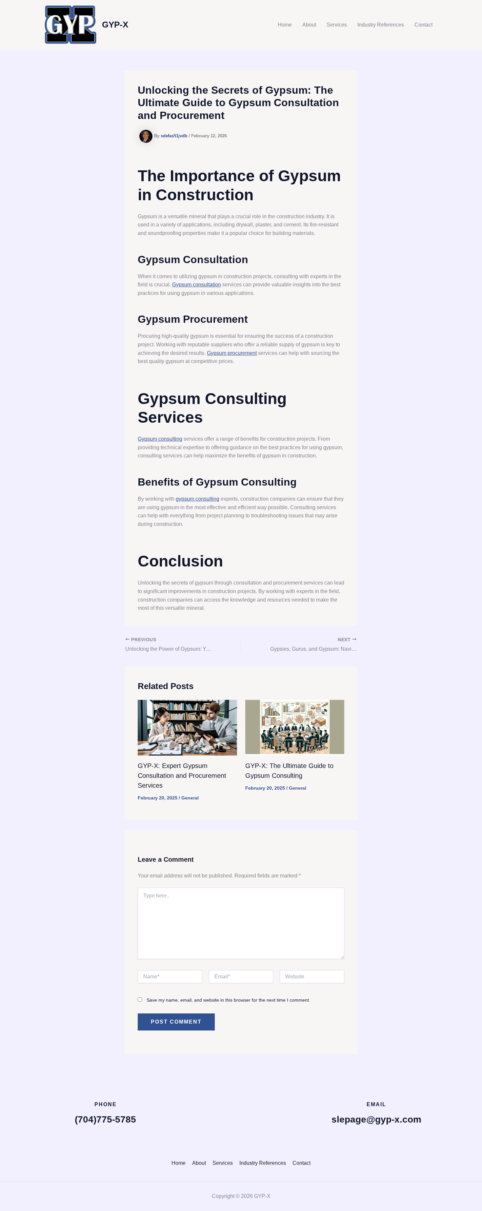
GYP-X (115, 24)
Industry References (380, 25)
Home (285, 25)
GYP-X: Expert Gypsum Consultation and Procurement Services (182, 775)
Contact (423, 25)
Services (337, 25)
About (309, 25)
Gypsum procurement (232, 353)
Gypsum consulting (160, 439)
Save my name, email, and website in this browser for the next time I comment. (228, 1000)
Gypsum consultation (196, 284)
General (190, 797)
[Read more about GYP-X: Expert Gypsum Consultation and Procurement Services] (187, 727)
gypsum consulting (197, 499)
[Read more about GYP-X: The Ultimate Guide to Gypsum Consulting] (295, 727)
